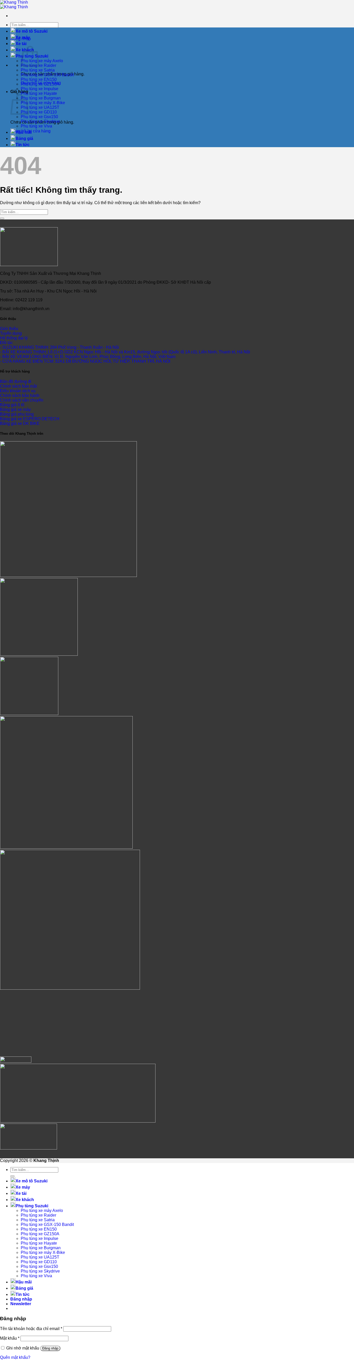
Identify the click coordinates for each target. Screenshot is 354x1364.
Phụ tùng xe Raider (38, 1215)
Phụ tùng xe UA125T (40, 107)
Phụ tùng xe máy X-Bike (43, 103)
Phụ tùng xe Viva (36, 126)
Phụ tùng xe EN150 (39, 79)
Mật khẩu (9, 1338)
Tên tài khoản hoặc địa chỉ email (31, 1328)
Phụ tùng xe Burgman (41, 98)
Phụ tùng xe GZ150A (40, 84)
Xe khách (25, 1199)
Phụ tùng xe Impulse (39, 89)
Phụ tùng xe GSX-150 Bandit (47, 75)
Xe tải (21, 43)
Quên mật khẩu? (15, 1357)
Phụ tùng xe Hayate (39, 93)
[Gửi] (2, 218)
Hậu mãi (24, 132)
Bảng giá (24, 138)
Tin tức (23, 144)
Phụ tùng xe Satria (38, 70)
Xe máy (23, 37)
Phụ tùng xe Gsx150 (39, 117)
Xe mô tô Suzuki (31, 31)
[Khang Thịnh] (14, 4)
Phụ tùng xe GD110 (39, 112)
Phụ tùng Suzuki (32, 1206)
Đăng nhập (50, 1348)
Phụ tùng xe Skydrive (40, 121)
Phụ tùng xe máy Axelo (42, 61)
